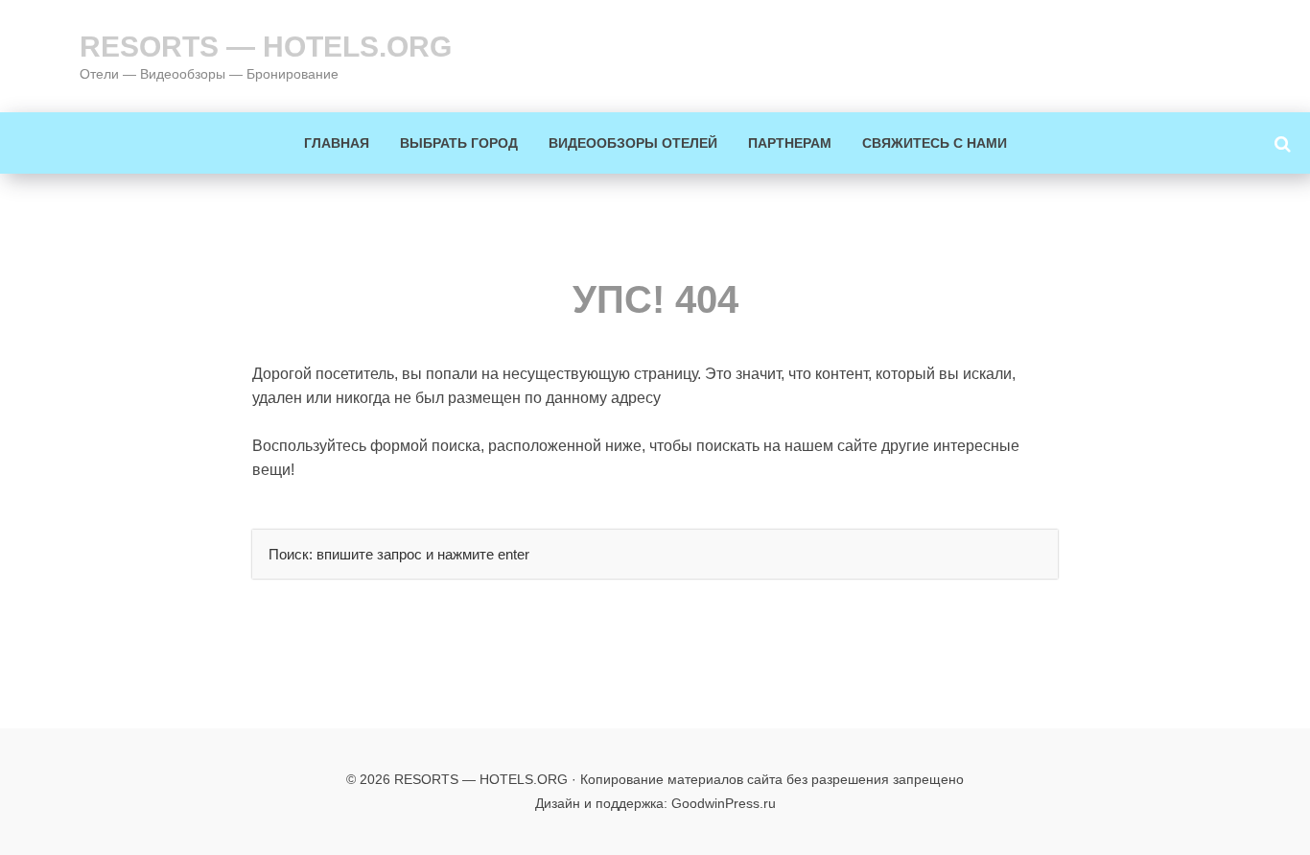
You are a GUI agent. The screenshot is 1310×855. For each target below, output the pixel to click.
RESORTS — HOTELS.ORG (266, 46)
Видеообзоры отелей (633, 143)
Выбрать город (459, 143)
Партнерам (789, 143)
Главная (336, 143)
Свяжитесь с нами (934, 143)
